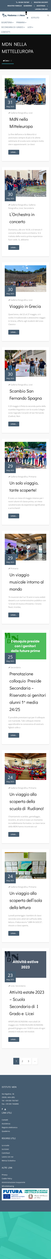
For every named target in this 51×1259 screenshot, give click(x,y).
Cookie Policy (7, 1178)
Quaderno (28, 6)
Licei (30, 27)
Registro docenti (41, 2)
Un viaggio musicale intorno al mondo (26, 582)
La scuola (5, 1145)
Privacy (4, 1175)
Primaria (20, 22)
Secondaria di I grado (12, 27)
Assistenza (41, 6)
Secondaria (29, 208)
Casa (7, 61)
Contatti (5, 32)
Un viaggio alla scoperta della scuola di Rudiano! (26, 801)
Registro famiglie (14, 6)
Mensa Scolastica (8, 1160)
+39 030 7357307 (23, 2)
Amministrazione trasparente (13, 1182)
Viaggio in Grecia (25, 306)
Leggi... (14, 152)
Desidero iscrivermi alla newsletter (21, 1249)
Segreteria (6, 22)
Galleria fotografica (19, 113)
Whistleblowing (8, 1186)
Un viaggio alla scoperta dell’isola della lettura (25, 900)
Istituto (35, 17)
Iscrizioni (5, 1149)
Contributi (6, 1153)
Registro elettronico (9, 1127)
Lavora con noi (41, 9)
